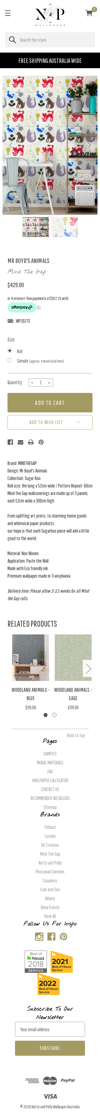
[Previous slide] (11, 145)
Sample (40, 361)
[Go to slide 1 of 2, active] (46, 715)
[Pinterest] (41, 442)
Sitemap (50, 807)
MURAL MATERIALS (50, 762)
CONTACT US (50, 789)
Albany (50, 898)
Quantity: (15, 382)
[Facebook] (10, 442)
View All (50, 916)
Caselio (50, 836)
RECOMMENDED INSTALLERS (50, 798)
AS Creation (50, 845)
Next (88, 668)
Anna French (50, 907)
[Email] (20, 442)
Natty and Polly (50, 863)
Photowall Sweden (50, 872)
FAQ (50, 771)
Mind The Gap (50, 854)
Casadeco (50, 880)
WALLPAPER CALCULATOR (50, 780)
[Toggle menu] (7, 13)
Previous (11, 668)
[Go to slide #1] (35, 227)
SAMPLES (50, 754)
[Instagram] (38, 935)
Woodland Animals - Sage (73, 693)
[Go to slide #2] (64, 227)
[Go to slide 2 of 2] (54, 715)
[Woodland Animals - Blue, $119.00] (30, 657)
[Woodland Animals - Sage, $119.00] (73, 657)
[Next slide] (89, 145)
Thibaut (50, 827)
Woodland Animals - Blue (31, 693)
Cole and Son (50, 889)
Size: (11, 339)
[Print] (31, 442)
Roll (19, 351)
